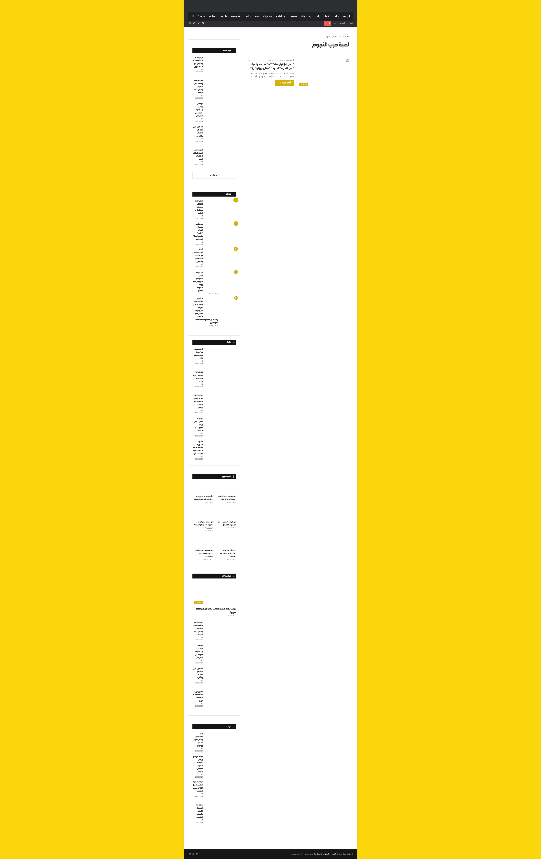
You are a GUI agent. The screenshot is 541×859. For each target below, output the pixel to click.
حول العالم (282, 16)
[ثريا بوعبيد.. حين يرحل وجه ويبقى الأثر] (220, 358)
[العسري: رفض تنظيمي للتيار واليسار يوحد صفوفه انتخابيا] (220, 281)
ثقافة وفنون (237, 16)
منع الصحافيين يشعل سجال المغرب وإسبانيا (198, 739)
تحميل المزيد (214, 175)
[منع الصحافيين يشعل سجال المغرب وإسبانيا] (220, 742)
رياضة (317, 16)
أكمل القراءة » (285, 83)
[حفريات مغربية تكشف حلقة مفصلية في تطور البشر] (220, 450)
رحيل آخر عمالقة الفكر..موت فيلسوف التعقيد (227, 553)
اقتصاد (327, 16)
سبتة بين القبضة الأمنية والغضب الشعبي (199, 811)
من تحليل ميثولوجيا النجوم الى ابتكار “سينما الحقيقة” (203, 525)
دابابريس (334, 854)
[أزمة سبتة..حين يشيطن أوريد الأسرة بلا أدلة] (225, 487)
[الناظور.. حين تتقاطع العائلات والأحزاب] (220, 135)
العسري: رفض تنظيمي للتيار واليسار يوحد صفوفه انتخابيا (198, 281)
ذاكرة (224, 16)
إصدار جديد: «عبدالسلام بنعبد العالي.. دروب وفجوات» (204, 553)
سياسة (336, 16)
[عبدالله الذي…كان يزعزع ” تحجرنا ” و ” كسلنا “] (220, 427)
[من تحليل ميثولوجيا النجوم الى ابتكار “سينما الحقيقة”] (202, 513)
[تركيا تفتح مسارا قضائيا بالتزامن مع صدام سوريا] (220, 66)
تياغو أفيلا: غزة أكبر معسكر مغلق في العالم (199, 207)
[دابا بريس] (270, 4)
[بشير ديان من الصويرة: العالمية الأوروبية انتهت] (202, 487)
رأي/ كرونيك (306, 16)
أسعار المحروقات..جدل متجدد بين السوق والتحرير (197, 255)
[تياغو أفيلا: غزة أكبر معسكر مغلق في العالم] (220, 209)
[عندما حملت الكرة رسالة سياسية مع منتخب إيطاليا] (220, 404)
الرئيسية (346, 16)
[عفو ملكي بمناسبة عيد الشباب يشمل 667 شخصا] (220, 89)
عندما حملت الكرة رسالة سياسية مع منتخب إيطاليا (198, 401)
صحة (257, 16)
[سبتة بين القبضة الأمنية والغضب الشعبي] (220, 813)
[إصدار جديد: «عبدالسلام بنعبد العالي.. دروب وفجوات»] (202, 541)
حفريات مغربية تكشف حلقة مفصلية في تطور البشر (198, 448)
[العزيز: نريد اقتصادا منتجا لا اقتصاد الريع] (220, 158)
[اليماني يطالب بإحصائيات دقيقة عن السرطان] (220, 112)
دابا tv (248, 16)
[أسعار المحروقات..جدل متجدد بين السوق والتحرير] (220, 258)
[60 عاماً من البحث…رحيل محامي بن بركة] (220, 381)
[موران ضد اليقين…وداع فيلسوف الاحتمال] (225, 513)
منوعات (213, 16)
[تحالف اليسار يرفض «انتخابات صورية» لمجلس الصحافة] (220, 765)
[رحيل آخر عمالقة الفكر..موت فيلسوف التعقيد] (225, 541)
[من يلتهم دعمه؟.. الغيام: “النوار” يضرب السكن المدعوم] (220, 233)
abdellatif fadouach (286, 60)
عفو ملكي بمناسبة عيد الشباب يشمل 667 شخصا (198, 87)
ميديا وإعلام (267, 16)
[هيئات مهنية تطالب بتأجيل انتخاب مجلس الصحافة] (220, 790)
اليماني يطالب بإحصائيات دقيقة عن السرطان (199, 110)
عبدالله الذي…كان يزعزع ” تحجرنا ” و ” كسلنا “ (198, 424)
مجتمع (294, 16)
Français (201, 16)
